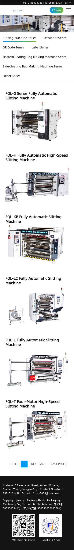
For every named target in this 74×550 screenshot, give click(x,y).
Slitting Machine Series (19, 38)
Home (13, 464)
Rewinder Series (55, 38)
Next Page (38, 464)
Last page (58, 464)
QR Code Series (13, 47)
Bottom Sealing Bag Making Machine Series (35, 57)
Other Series (11, 76)
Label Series (40, 47)
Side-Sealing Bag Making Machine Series (32, 66)
